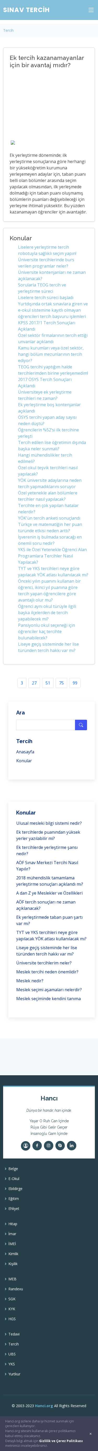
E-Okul (13, 1179)
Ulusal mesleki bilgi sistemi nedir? (49, 823)
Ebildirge (15, 1189)
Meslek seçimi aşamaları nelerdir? (49, 990)
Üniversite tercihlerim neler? (44, 963)
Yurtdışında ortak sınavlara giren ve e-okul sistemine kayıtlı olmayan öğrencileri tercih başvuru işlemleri (53, 310)
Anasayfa (25, 752)
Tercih (8, 30)
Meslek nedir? (29, 981)
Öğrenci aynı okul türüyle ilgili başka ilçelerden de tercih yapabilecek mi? (47, 612)
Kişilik (13, 1264)
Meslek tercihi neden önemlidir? (47, 972)
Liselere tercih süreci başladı (45, 297)
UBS (12, 1354)
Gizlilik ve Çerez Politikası (61, 1441)
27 (34, 683)
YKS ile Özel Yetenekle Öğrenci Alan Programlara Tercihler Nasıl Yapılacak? (52, 556)
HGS (12, 1319)
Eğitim (13, 1199)
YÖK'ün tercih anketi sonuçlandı (49, 518)
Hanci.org (44, 1405)
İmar (12, 1234)
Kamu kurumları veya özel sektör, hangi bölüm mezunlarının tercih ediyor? (51, 354)
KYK (11, 1309)
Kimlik (13, 1254)
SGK (11, 1299)
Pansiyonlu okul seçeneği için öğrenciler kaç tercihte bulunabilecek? (46, 631)
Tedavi (14, 1334)
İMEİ (12, 1244)
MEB (12, 1279)
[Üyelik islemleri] (25, 1146)
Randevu (15, 1289)
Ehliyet (13, 1208)
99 (75, 683)
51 (47, 683)
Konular (24, 761)
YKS (11, 1364)
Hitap (12, 1224)
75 (61, 683)
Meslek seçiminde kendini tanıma (48, 998)
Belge (13, 1169)
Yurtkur (14, 1374)
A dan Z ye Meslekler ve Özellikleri (49, 893)
